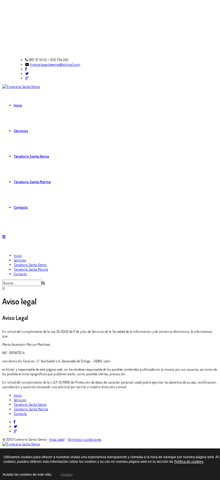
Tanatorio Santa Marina (32, 181)
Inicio (18, 105)
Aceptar (66, 475)
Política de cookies (188, 462)
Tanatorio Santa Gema (31, 156)
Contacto (21, 207)
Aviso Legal (56, 439)
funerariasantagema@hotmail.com (55, 64)
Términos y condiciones (84, 439)
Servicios (21, 130)
